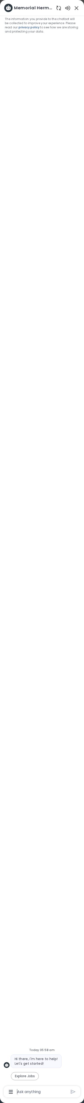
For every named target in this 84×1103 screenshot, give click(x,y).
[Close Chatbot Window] (77, 8)
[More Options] (11, 1092)
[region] (42, 549)
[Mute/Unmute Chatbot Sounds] (67, 7)
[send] (73, 1092)
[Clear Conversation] (58, 8)
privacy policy (29, 27)
